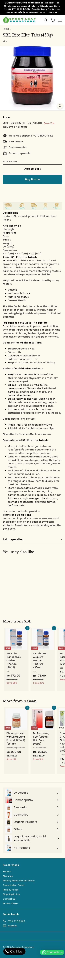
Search (7, 871)
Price (6, 117)
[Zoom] (60, 106)
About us (8, 876)
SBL (5, 40)
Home (6, 29)
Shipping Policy (11, 894)
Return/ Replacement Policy (18, 880)
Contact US (9, 898)
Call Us (15, 951)
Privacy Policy (10, 889)
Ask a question (13, 539)
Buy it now (32, 179)
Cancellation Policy (14, 885)
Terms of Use (10, 903)
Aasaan (30, 701)
